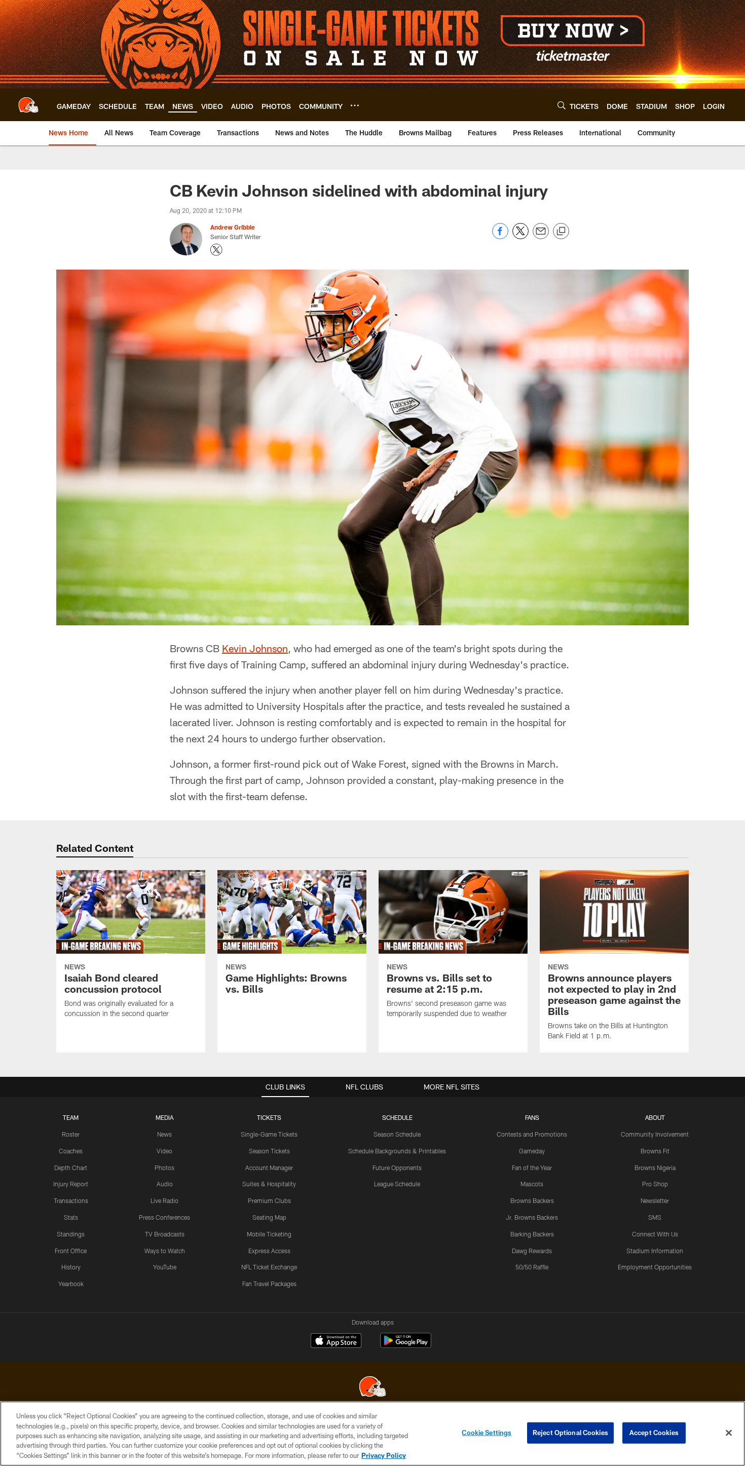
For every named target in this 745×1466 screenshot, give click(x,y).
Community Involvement (655, 1134)
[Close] (729, 1433)
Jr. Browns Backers (532, 1217)
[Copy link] (561, 231)
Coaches (71, 1150)
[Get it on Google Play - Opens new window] (405, 1345)
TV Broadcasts (164, 1233)
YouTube (164, 1266)
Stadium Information (654, 1250)
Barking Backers (532, 1233)
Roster (71, 1134)
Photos (164, 1167)
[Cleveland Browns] (372, 1387)
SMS (654, 1217)
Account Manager (269, 1167)
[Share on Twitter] (520, 236)
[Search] (561, 105)
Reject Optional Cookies (570, 1433)
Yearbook (71, 1283)
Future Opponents (397, 1167)
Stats (71, 1217)
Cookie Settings (486, 1433)
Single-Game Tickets (269, 1134)
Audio (165, 1183)
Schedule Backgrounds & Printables (397, 1150)
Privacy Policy (383, 1455)
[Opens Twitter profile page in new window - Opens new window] (216, 250)
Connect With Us (655, 1233)
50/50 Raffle (531, 1266)
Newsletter (655, 1200)
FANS (532, 1117)
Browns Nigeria (655, 1167)
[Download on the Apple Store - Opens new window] (336, 1341)
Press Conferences (164, 1217)
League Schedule (397, 1183)
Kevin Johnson (255, 648)
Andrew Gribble (232, 227)
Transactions (71, 1200)
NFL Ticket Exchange (269, 1266)
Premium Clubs (269, 1200)
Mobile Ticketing (269, 1233)
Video (164, 1150)
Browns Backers (532, 1200)
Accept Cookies (654, 1433)
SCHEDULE (397, 1117)
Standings (71, 1233)
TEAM (71, 1117)
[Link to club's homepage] (28, 105)
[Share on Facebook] (500, 236)
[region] (372, 1433)
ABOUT (655, 1117)
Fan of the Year (532, 1167)
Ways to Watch (164, 1250)
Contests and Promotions (532, 1134)
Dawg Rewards (532, 1250)
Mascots (531, 1183)
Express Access (269, 1250)
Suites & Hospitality (269, 1183)
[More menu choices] (355, 105)
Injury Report (70, 1183)
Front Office (71, 1250)
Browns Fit (655, 1150)
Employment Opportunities (655, 1266)
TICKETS (269, 1117)
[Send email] (541, 236)
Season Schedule (397, 1134)
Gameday (532, 1150)
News (164, 1134)
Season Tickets (269, 1150)
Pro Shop (655, 1183)
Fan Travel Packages (269, 1283)
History (71, 1266)
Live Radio (164, 1200)
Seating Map (269, 1217)
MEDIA (164, 1117)
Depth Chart (70, 1167)
